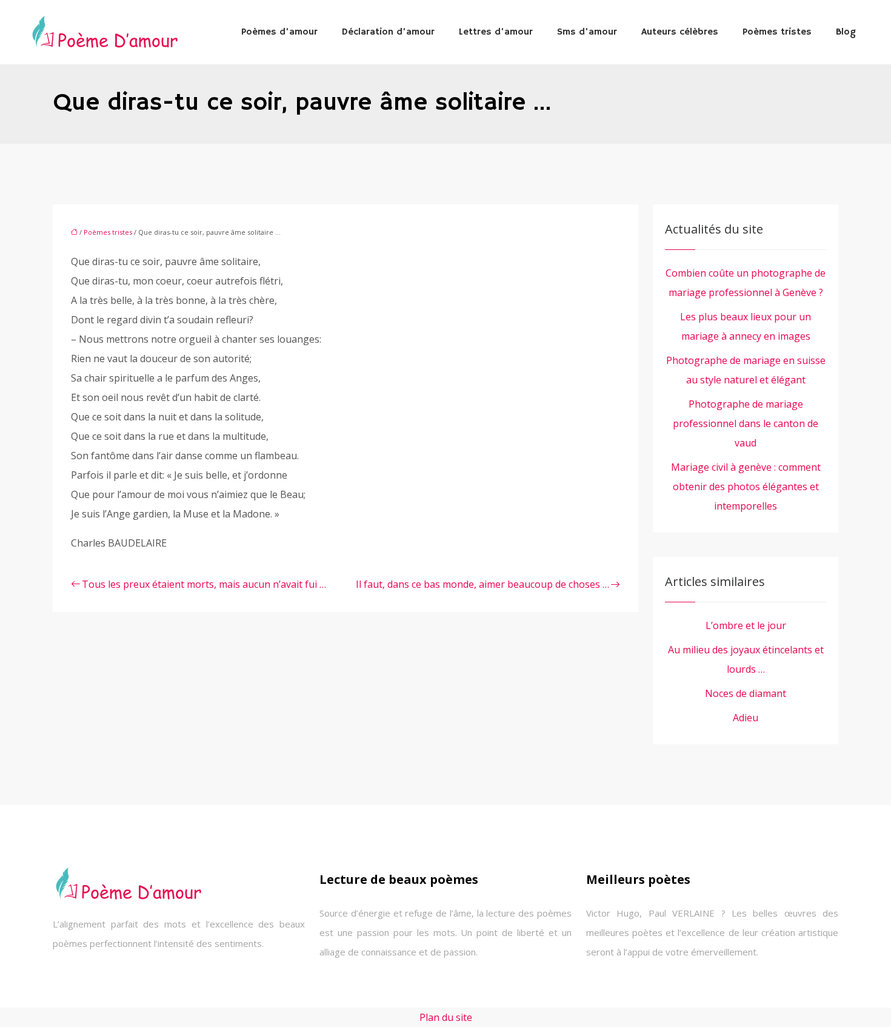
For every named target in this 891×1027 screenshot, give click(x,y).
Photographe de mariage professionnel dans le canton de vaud (745, 423)
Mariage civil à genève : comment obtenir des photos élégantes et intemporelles (746, 486)
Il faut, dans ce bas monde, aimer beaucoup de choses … (482, 584)
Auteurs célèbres (679, 32)
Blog (846, 32)
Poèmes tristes (777, 32)
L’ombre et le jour (746, 625)
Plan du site (445, 1017)
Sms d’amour (587, 32)
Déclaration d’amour (388, 32)
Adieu (745, 717)
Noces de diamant (745, 693)
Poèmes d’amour (279, 32)
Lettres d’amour (496, 32)
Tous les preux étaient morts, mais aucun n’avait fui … (204, 584)
